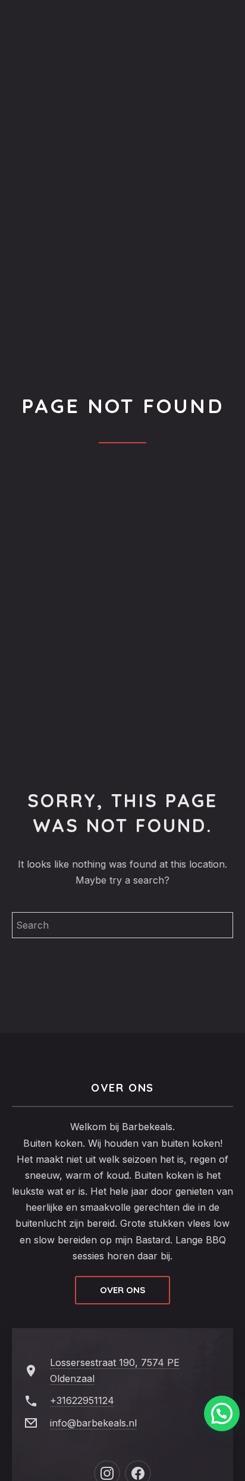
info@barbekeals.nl (93, 1423)
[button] (222, 1413)
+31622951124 (82, 1400)
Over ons (122, 1290)
